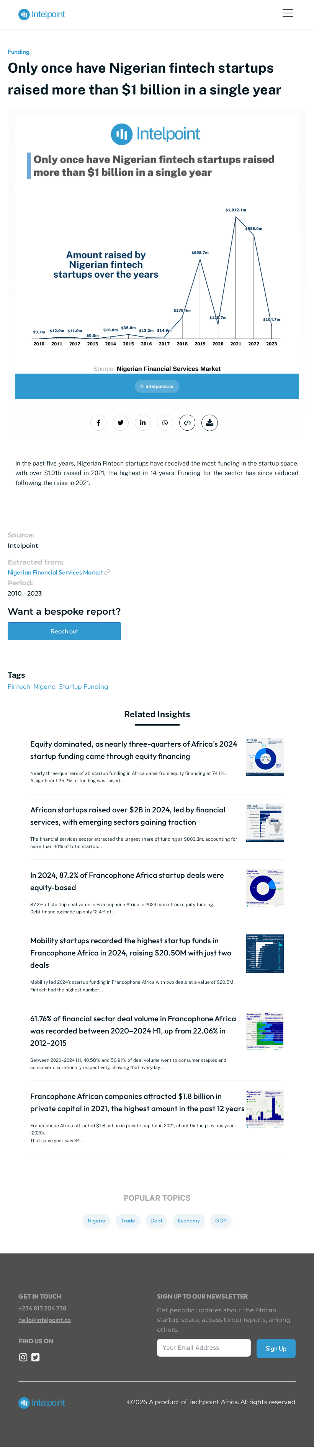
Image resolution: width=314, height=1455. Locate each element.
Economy (189, 1220)
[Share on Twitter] (121, 423)
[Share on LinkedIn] (143, 423)
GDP (220, 1220)
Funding (18, 51)
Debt (156, 1220)
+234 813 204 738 (42, 1308)
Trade (128, 1220)
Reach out (64, 631)
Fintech (19, 686)
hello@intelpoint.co (44, 1319)
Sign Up (276, 1348)
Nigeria (44, 686)
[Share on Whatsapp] (165, 423)
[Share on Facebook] (98, 423)
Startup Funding (83, 686)
